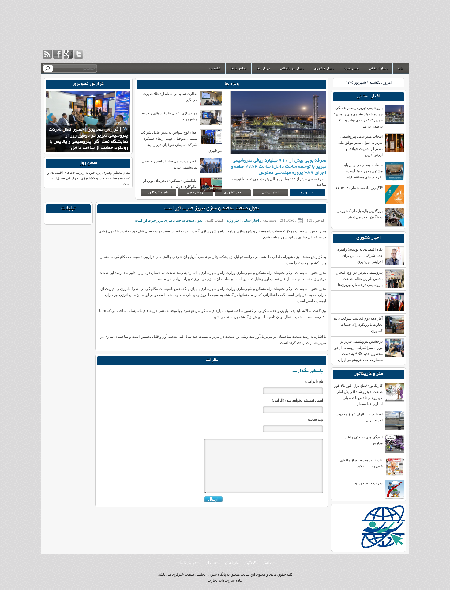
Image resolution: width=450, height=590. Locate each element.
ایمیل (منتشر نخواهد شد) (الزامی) (297, 400)
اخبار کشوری (324, 68)
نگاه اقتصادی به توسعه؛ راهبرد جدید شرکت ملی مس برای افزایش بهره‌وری (360, 255)
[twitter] (78, 54)
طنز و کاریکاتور (158, 192)
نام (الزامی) (314, 381)
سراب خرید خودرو (369, 483)
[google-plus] (68, 54)
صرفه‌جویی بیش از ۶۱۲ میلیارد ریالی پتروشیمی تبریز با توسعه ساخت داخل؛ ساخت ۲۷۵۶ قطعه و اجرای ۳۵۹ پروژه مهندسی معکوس (278, 167)
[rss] (47, 54)
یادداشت (231, 563)
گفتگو (251, 563)
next (126, 117)
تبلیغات (214, 68)
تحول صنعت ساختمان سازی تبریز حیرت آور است (211, 208)
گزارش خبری (195, 192)
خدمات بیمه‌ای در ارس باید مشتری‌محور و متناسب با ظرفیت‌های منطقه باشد (363, 171)
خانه (401, 68)
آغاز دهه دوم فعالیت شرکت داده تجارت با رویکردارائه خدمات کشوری (358, 324)
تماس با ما (238, 68)
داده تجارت (216, 580)
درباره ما (263, 68)
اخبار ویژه (351, 68)
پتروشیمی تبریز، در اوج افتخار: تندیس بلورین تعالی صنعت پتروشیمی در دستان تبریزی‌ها (359, 278)
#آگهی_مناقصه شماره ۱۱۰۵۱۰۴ (359, 188)
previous (50, 117)
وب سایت (315, 419)
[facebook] (57, 54)
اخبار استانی (378, 68)
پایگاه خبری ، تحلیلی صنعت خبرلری (346, 31)
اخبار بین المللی (292, 68)
